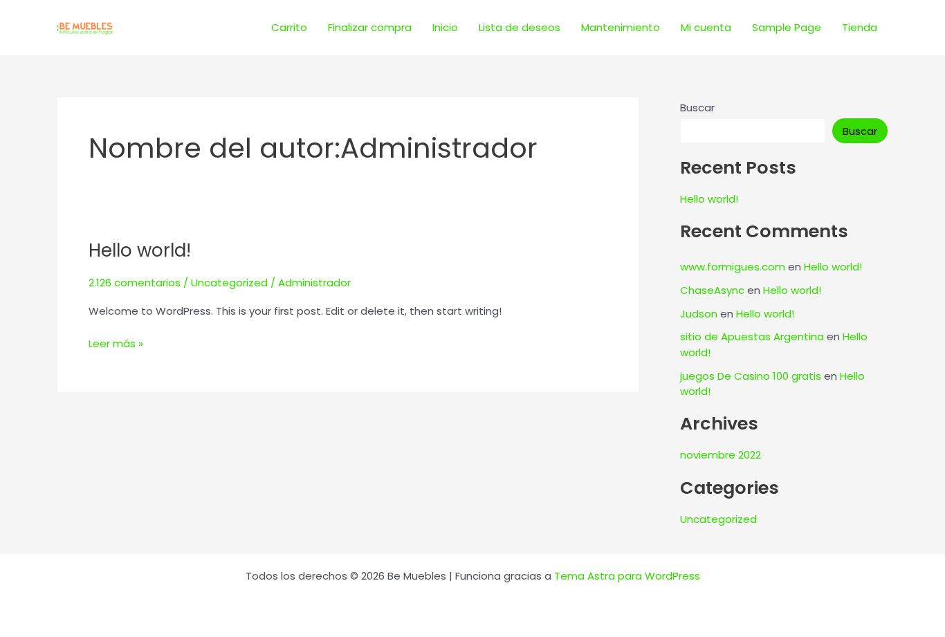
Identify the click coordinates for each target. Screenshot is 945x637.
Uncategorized (229, 282)
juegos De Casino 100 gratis (750, 376)
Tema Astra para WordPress (627, 576)
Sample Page (786, 27)
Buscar (697, 107)
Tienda (859, 27)
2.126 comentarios (135, 282)
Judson (698, 313)
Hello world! (140, 250)
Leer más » (116, 343)
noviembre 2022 (720, 454)
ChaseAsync (712, 290)
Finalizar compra (370, 27)
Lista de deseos (519, 27)
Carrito (289, 27)
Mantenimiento (620, 27)
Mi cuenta (706, 27)
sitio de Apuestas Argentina (752, 336)
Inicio (445, 27)
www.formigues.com (732, 266)
